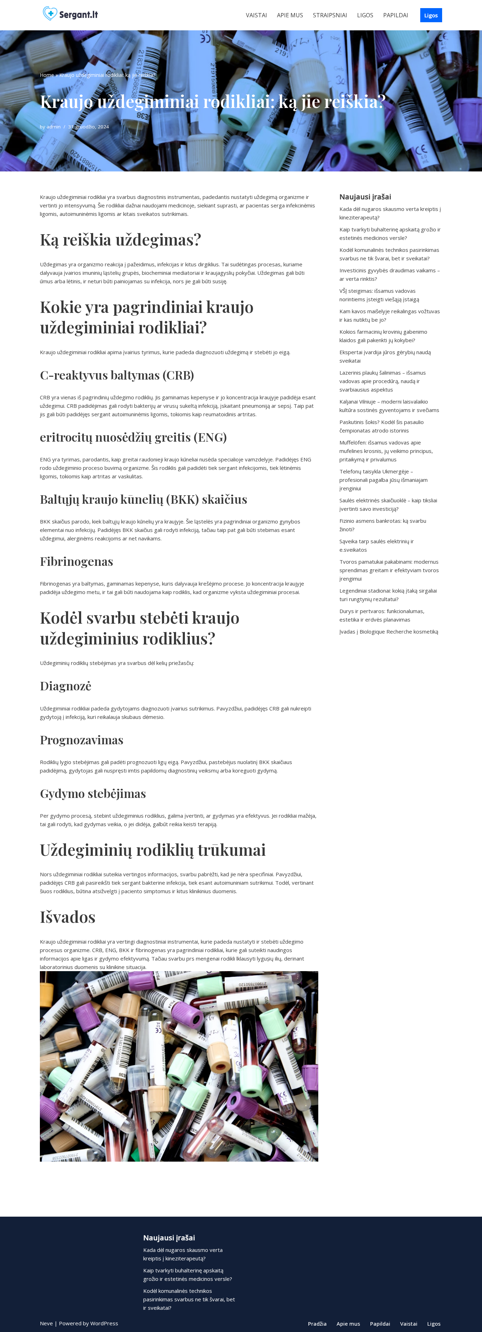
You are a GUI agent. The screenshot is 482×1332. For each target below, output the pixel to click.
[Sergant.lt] (77, 15)
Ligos (365, 15)
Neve (46, 1323)
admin (54, 126)
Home (47, 75)
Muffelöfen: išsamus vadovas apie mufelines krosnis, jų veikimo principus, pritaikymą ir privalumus (386, 451)
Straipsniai (330, 15)
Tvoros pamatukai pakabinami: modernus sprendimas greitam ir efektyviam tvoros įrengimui (389, 570)
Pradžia (317, 1323)
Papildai (395, 15)
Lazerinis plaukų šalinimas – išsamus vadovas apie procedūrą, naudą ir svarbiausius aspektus (382, 381)
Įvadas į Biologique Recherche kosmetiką (388, 631)
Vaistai (256, 15)
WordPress (104, 1323)
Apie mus (290, 15)
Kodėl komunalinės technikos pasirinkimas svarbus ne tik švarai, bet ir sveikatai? (189, 1299)
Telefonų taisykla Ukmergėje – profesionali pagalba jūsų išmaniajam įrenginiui (383, 480)
